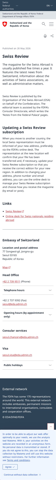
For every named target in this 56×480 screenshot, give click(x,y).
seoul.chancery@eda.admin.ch (20, 337)
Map (5, 267)
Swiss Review (13, 211)
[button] (50, 426)
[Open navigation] (51, 24)
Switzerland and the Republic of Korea (21, 24)
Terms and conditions (18, 460)
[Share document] (52, 35)
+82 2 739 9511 (11, 281)
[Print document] (45, 35)
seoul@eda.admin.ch (14, 304)
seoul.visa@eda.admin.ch (17, 355)
